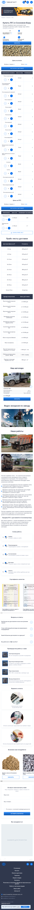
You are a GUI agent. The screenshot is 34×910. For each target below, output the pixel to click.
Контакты (17, 880)
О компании (17, 868)
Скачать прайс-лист (18, 232)
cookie (18, 906)
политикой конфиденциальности (21, 809)
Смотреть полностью (8, 28)
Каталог (8, 17)
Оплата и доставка (17, 873)
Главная (3, 17)
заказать (11, 777)
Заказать (17, 43)
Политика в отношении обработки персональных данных (17, 883)
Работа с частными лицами (17, 886)
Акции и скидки (17, 877)
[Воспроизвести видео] (17, 418)
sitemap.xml (17, 891)
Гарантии (17, 875)
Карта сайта (17, 888)
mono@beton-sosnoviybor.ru (9, 896)
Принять (25, 906)
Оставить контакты (17, 813)
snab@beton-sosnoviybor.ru (9, 898)
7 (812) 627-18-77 (11, 2)
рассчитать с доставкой (17, 68)
